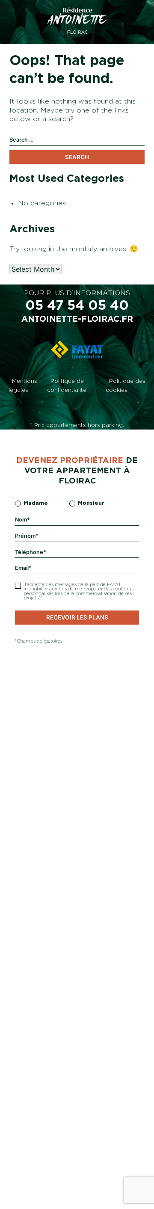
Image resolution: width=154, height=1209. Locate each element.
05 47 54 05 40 (77, 305)
